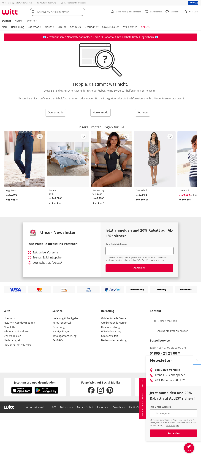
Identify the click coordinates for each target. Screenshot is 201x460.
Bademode (34, 27)
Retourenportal (61, 322)
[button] (193, 159)
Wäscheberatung (111, 331)
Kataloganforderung (64, 336)
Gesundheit (91, 27)
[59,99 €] (154, 159)
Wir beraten (130, 27)
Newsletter (10, 327)
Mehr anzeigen (172, 425)
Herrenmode (100, 112)
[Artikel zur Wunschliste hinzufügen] (40, 136)
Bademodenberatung (114, 340)
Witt (7, 311)
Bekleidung (17, 27)
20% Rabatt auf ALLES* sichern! (142, 400)
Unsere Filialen (12, 336)
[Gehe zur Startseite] (10, 12)
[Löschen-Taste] (82, 12)
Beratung (107, 311)
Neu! (4, 27)
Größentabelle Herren (114, 322)
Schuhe (62, 27)
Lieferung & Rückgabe (65, 318)
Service (57, 311)
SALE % (145, 27)
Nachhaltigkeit (12, 340)
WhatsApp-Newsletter (17, 331)
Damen (6, 20)
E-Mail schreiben (165, 322)
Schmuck (75, 27)
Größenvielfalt (109, 336)
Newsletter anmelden (79, 37)
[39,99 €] (24, 159)
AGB (54, 407)
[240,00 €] (68, 159)
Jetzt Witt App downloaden (19, 322)
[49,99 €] (111, 159)
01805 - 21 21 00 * (165, 353)
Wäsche (49, 27)
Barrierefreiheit (85, 407)
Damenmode (55, 112)
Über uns (9, 318)
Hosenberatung (110, 327)
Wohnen (32, 20)
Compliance (119, 407)
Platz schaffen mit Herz (17, 344)
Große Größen (111, 27)
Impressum (103, 407)
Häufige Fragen (61, 331)
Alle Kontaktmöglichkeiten (173, 331)
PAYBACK (57, 340)
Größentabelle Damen (114, 318)
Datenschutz (66, 407)
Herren (19, 20)
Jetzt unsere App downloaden (35, 382)
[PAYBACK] (193, 3)
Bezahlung (58, 327)
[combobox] (64, 12)
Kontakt (155, 311)
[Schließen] (197, 360)
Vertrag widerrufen (36, 407)
